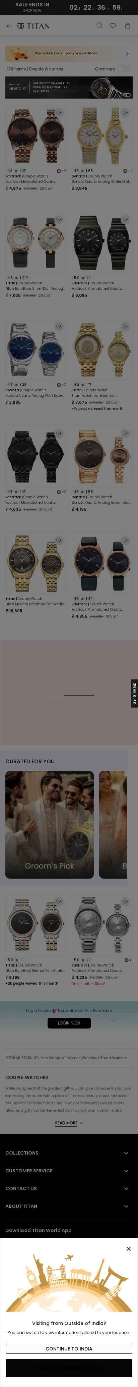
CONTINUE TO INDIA (69, 1348)
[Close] (69, 1245)
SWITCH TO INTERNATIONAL (69, 1368)
